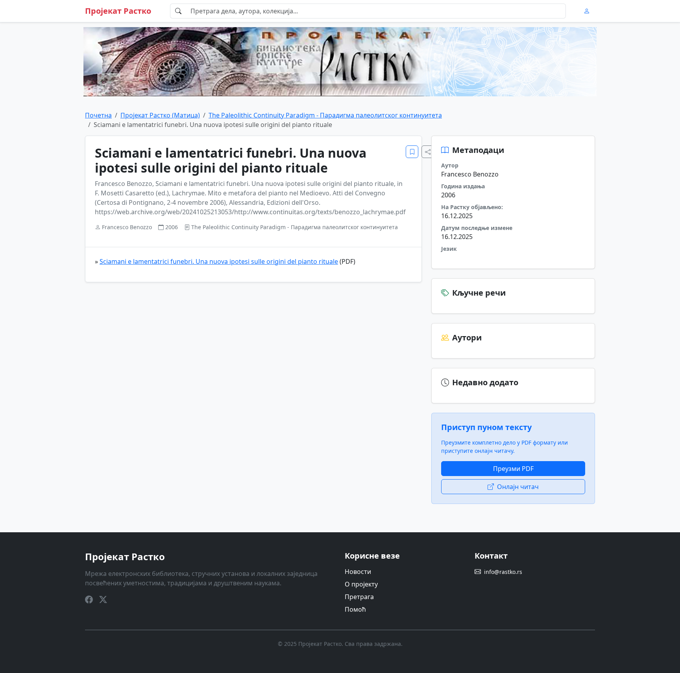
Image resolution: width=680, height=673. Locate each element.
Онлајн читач (518, 486)
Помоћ (355, 609)
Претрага (359, 596)
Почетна (98, 115)
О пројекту (361, 584)
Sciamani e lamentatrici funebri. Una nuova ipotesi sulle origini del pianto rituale (219, 261)
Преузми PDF (513, 468)
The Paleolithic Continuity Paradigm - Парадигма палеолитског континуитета (325, 115)
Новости (358, 571)
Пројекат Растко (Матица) (160, 115)
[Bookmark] (412, 151)
